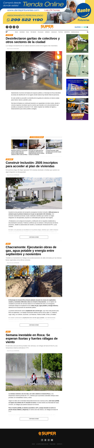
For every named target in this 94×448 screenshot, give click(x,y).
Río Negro (33, 32)
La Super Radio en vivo (42, 444)
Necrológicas (75, 32)
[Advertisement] (36, 124)
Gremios (47, 32)
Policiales (40, 32)
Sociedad (22, 32)
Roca (27, 32)
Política (60, 32)
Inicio (16, 32)
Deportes (67, 32)
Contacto (59, 444)
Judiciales (54, 32)
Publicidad (52, 444)
